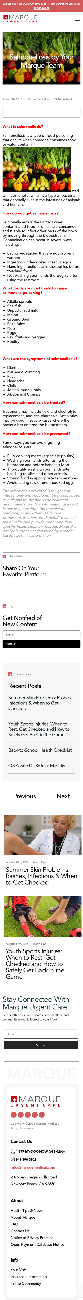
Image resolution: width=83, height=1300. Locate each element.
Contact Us (20, 1231)
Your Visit (18, 1270)
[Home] (20, 18)
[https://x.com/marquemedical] (14, 1115)
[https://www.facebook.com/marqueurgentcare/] (28, 1115)
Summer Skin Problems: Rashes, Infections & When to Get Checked (40, 703)
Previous (24, 796)
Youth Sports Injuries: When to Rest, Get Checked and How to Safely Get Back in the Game (38, 729)
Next (63, 796)
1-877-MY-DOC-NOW (22, 4)
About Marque (23, 1217)
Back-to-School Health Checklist (40, 750)
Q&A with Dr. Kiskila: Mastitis (36, 765)
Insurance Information (29, 1276)
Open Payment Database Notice (37, 1244)
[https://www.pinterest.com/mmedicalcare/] (35, 1115)
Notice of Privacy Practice (32, 1237)
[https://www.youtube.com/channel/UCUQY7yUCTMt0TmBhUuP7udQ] (21, 1115)
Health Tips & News (27, 1210)
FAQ (14, 1224)
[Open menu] (77, 19)
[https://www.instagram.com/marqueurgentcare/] (42, 1115)
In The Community (26, 1283)
